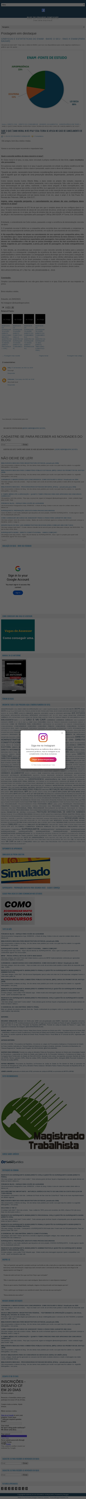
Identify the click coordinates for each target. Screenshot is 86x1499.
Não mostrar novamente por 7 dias (44, 765)
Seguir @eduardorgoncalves (43, 759)
